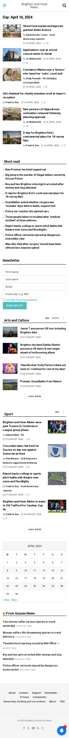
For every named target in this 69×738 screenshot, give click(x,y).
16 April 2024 (33, 43)
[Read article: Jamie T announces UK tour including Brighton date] (10, 332)
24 (25, 586)
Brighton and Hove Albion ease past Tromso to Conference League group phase (22, 426)
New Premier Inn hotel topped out (25, 169)
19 (43, 578)
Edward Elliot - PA (15, 435)
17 (25, 578)
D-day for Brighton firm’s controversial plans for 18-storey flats (43, 136)
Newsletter (51, 692)
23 (16, 586)
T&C (62, 701)
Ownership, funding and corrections (24, 701)
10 (25, 570)
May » (14, 599)
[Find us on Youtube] (33, 728)
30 (16, 594)
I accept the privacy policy (21, 299)
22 (7, 586)
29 (7, 594)
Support (36, 692)
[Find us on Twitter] (28, 728)
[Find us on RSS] (38, 728)
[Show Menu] (4, 5)
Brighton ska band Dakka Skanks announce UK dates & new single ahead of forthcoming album (40, 348)
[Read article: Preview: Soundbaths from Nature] (10, 385)
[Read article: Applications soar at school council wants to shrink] (12, 54)
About (12, 692)
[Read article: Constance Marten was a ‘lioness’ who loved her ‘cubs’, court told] (12, 74)
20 (52, 578)
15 (7, 578)
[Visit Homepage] (34, 5)
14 (61, 570)
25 (34, 586)
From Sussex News (20, 613)
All (47, 318)
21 (26, 63)
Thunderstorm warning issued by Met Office (29, 643)
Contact (23, 692)
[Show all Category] (63, 318)
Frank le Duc (12, 102)
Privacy (24, 697)
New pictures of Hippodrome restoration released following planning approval (42, 113)
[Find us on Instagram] (42, 728)
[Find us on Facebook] (24, 728)
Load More (34, 396)
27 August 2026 (31, 337)
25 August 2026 (31, 386)
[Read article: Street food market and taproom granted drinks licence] (12, 31)
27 (52, 586)
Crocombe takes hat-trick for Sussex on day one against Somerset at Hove (21, 449)
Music (55, 318)
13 (52, 570)
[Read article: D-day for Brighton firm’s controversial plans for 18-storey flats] (12, 137)
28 (61, 586)
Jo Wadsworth (33, 58)
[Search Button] (64, 5)
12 (46, 43)
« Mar (6, 599)
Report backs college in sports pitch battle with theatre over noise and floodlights (22, 477)
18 (26, 126)
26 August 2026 (31, 374)
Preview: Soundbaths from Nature (40, 381)
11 (34, 570)
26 (43, 586)
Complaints (39, 697)
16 (16, 578)
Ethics (52, 701)
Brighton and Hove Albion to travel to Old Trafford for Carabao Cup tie (24, 505)
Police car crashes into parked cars (27, 211)
